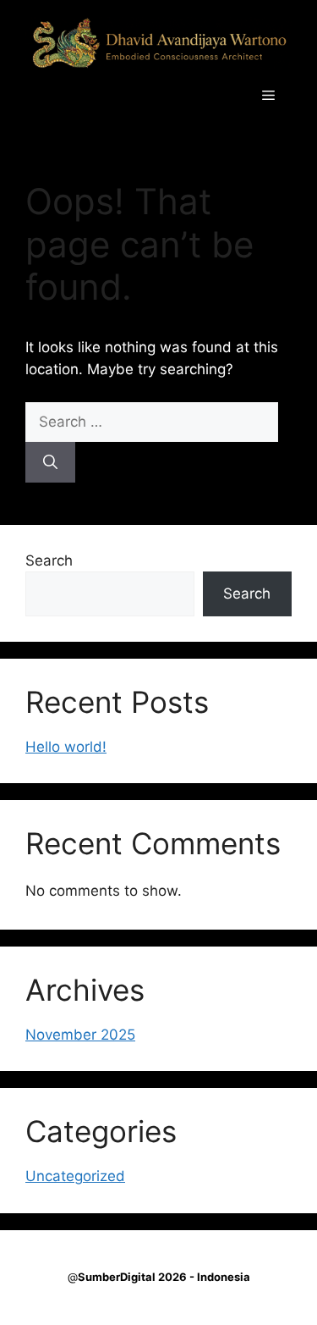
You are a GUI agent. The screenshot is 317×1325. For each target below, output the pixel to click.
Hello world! (66, 746)
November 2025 (80, 1034)
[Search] (50, 462)
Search (49, 560)
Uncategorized (75, 1176)
